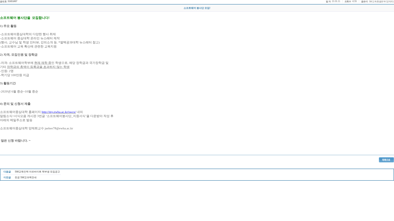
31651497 (12, 1)
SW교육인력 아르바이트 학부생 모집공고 (37, 171)
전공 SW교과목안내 (26, 177)
